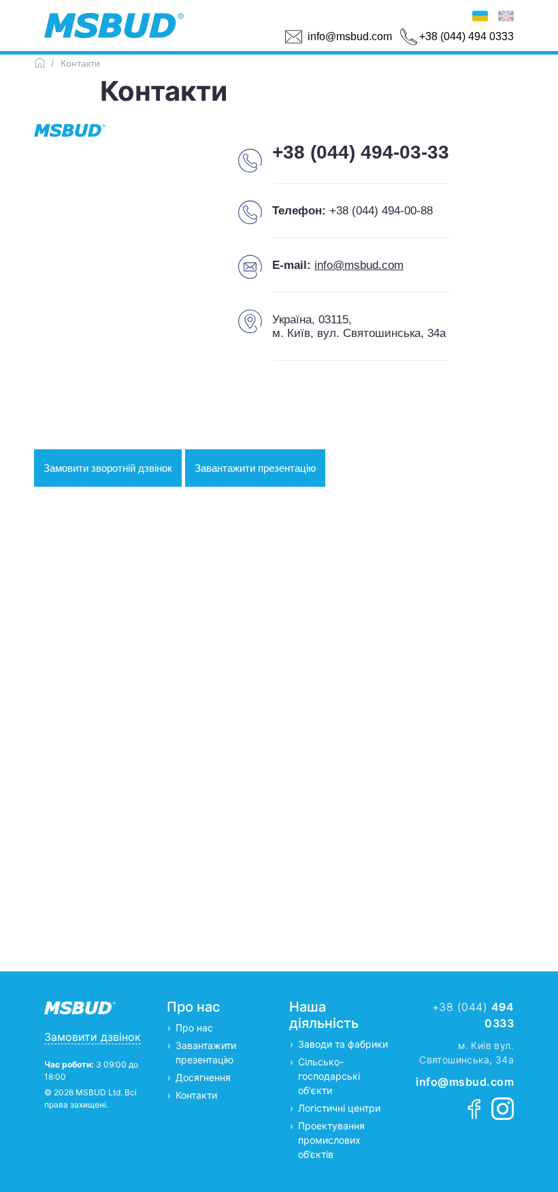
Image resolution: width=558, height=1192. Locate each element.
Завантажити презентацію (255, 468)
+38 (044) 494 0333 (466, 36)
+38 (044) (473, 1015)
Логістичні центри (339, 1108)
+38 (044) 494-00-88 (381, 210)
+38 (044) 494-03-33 (360, 152)
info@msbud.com (350, 36)
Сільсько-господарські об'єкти (329, 1076)
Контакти (196, 1095)
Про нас (194, 1027)
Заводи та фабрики (343, 1044)
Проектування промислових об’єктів (331, 1140)
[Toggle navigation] (192, 25)
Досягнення (203, 1077)
